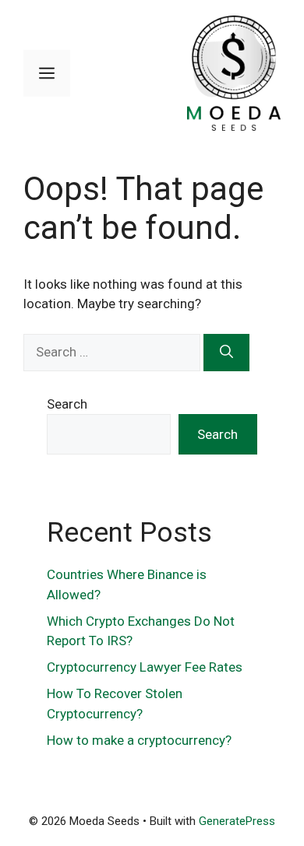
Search (67, 404)
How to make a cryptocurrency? (141, 740)
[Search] (226, 352)
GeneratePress (237, 821)
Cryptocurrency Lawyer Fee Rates (144, 667)
